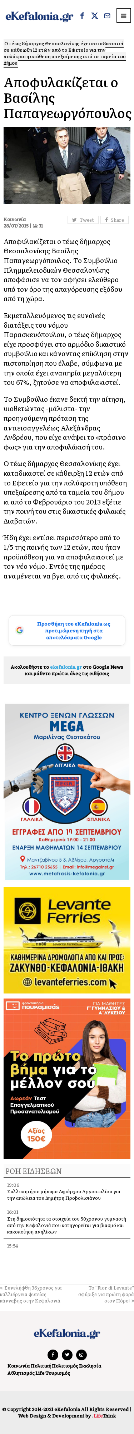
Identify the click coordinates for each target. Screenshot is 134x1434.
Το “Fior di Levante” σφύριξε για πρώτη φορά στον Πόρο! (106, 1294)
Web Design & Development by (67, 1415)
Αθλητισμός (21, 1372)
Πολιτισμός (65, 1365)
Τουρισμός (57, 1372)
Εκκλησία (90, 1365)
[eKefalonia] (39, 16)
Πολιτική (41, 1365)
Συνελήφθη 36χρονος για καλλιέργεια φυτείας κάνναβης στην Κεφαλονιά (31, 1294)
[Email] (107, 16)
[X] (94, 16)
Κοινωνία (19, 1365)
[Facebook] (82, 16)
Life (40, 1372)
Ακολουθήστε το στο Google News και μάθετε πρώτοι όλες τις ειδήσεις (67, 670)
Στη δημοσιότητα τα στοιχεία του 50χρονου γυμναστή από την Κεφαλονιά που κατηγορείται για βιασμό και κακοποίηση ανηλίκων (66, 1225)
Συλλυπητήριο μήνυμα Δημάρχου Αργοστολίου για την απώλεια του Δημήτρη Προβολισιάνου (63, 1194)
